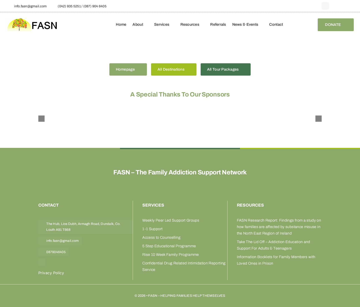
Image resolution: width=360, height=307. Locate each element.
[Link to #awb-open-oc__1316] (352, 6)
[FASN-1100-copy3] (32, 20)
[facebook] (325, 6)
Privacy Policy (51, 273)
